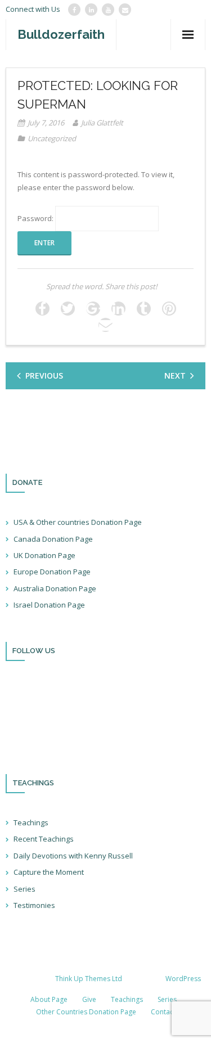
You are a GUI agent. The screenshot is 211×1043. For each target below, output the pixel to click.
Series (24, 889)
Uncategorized (52, 138)
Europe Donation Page (52, 572)
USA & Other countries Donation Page (78, 522)
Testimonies (34, 905)
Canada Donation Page (53, 539)
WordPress (183, 978)
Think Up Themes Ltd (88, 978)
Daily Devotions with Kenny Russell (73, 856)
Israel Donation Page (49, 605)
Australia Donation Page (55, 588)
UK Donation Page (44, 555)
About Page (49, 999)
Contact (163, 1012)
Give (89, 999)
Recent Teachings (44, 839)
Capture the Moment (49, 872)
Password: (36, 218)
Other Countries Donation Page (86, 1012)
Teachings (31, 822)
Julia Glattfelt (102, 123)
